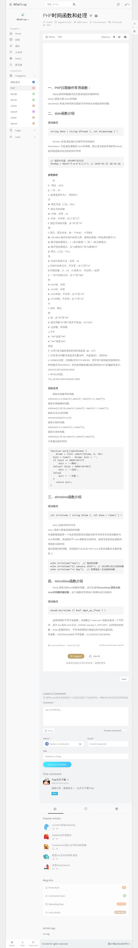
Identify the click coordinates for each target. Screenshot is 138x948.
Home (52, 36)
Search (22, 111)
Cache (22, 105)
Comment (49, 702)
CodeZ (49, 22)
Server (22, 99)
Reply (55, 793)
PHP (22, 88)
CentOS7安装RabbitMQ (63, 825)
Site (45, 750)
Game (22, 117)
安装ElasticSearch (61, 865)
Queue (22, 123)
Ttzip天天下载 (58, 779)
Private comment (112, 730)
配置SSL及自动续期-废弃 (65, 855)
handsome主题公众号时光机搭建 (69, 845)
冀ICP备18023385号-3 (119, 943)
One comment (99, 22)
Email (91, 738)
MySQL (22, 93)
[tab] (55, 808)
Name (46, 738)
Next (124, 679)
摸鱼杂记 (22, 82)
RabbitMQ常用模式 (61, 835)
